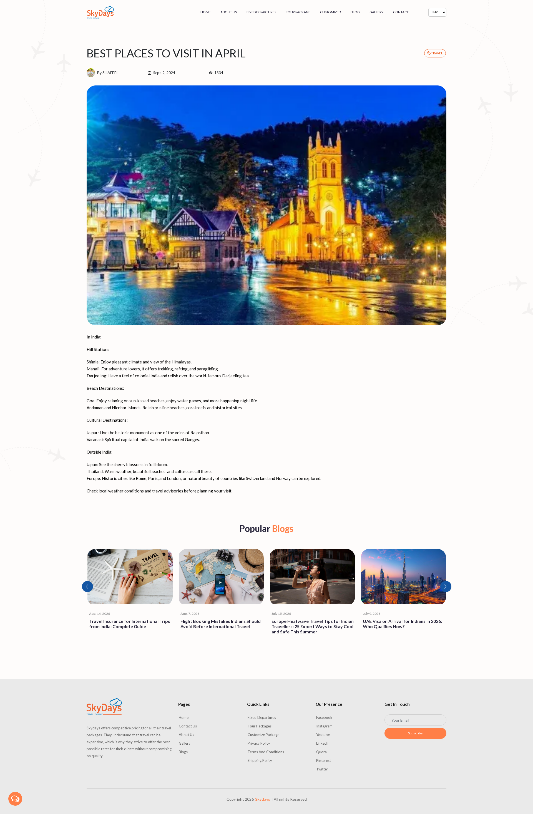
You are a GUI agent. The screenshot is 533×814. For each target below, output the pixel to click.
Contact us (188, 726)
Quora (321, 752)
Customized (330, 12)
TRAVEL (437, 53)
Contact (401, 12)
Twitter (322, 769)
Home (205, 12)
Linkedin (323, 743)
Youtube (323, 734)
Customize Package (263, 734)
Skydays (262, 799)
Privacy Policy (259, 743)
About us (228, 12)
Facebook (324, 717)
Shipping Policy (260, 760)
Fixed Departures (261, 12)
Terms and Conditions (266, 752)
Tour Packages (259, 726)
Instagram (324, 726)
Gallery (376, 12)
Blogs (183, 752)
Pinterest (323, 760)
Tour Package (298, 12)
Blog (355, 12)
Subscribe (415, 733)
